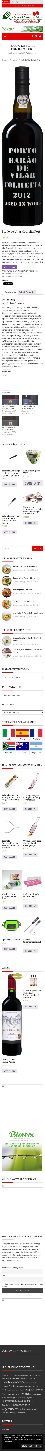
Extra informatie (26, 292)
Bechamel (17, 1376)
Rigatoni (29, 1398)
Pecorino (32, 1394)
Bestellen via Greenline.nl (32, 483)
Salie (15, 1401)
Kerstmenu (27, 1383)
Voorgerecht (34, 1409)
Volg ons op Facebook (16, 1350)
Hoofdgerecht (12, 1382)
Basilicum (9, 1375)
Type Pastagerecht (13, 686)
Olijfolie (30, 1389)
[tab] (10, 292)
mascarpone (15, 1390)
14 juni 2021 (29, 617)
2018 (3, 1376)
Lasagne (35, 1386)
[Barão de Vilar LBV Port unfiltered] (10, 400)
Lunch (9, 1390)
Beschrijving (10, 292)
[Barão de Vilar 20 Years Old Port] (10, 421)
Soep (20, 1401)
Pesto (4, 1398)
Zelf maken (20, 1412)
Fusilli (3, 1378)
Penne (38, 1394)
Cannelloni (24, 1376)
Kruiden (12, 1386)
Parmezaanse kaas (11, 1394)
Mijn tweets (6, 1429)
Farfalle (31, 1375)
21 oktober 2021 (31, 593)
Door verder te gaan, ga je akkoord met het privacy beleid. (22, 1285)
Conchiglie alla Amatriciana (24, 590)
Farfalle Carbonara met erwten (25, 566)
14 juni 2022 (30, 570)
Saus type (8, 704)
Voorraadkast (8, 1412)
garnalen (8, 1378)
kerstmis (35, 1383)
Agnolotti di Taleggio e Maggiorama (28, 613)
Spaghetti (27, 1400)
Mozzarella (23, 1390)
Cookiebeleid (8, 1441)
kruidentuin (20, 1386)
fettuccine (37, 1376)
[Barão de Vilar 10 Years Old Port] (30, 400)
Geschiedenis (16, 1378)
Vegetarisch (9, 1409)
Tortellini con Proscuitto (23, 601)
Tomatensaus (21, 1405)
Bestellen (9, 267)
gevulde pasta (24, 1378)
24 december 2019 (32, 656)
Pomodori (9, 1398)
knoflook (5, 1386)
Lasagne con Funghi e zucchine (25, 578)
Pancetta (39, 1389)
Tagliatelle (7, 1405)
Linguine (4, 1390)
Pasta (25, 1394)
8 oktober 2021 (31, 605)
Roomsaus (7, 1400)
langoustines (27, 1386)
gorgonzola (32, 1378)
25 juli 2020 (30, 644)
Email (4, 1276)
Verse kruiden (23, 1409)
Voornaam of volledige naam (13, 1268)
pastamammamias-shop (12, 273)
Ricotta (24, 1398)
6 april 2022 (30, 582)
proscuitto (17, 1397)
